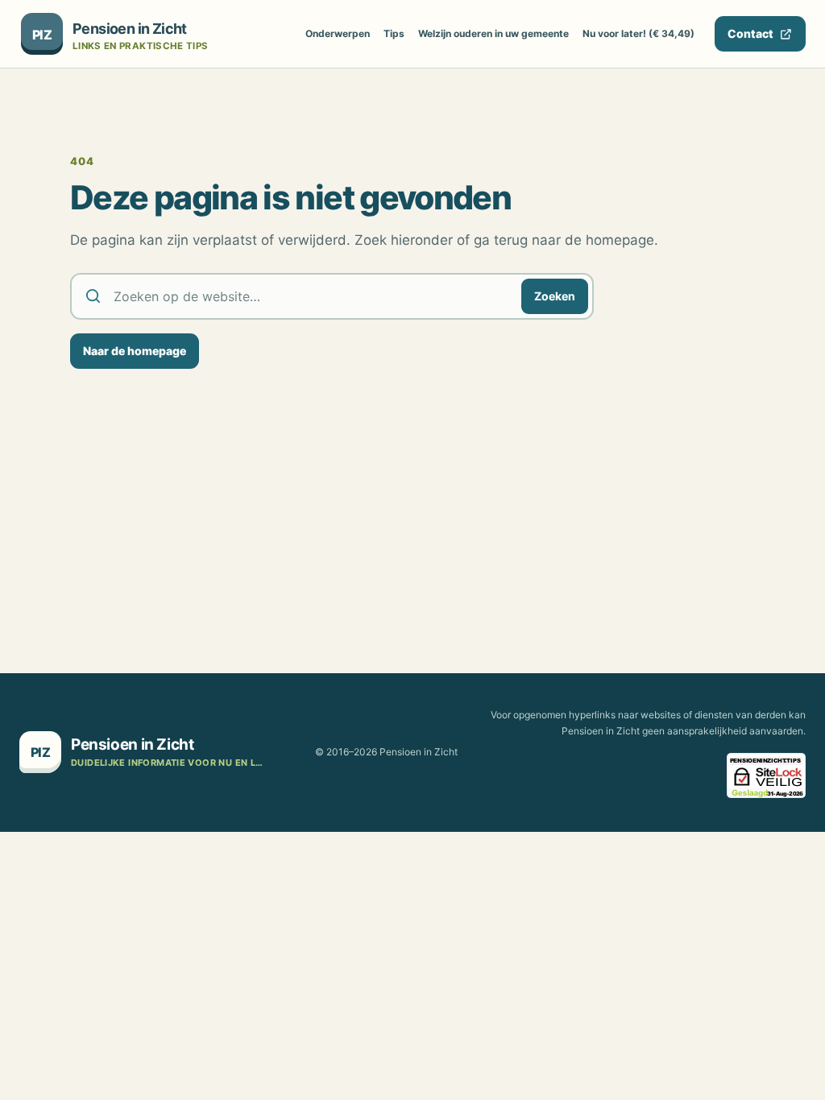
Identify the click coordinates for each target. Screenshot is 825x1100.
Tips (393, 33)
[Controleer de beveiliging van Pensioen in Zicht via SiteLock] (766, 775)
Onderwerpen (337, 33)
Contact (750, 33)
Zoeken (554, 296)
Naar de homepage (134, 351)
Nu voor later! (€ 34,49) (638, 33)
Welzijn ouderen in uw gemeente (493, 33)
